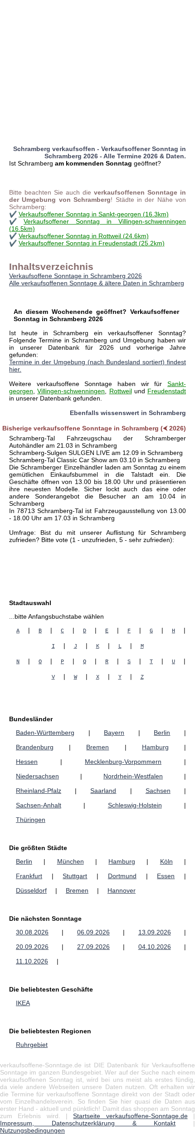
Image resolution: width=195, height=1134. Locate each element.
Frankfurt (29, 876)
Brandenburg (35, 747)
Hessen (27, 761)
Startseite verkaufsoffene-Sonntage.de (130, 1115)
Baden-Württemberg (45, 732)
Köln (166, 861)
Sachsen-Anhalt (38, 805)
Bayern (114, 732)
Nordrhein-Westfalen (133, 776)
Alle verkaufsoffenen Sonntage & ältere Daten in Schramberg (96, 283)
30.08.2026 (32, 932)
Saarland (103, 790)
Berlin (162, 732)
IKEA (23, 1003)
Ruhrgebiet (32, 1044)
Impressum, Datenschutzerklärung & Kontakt (88, 1123)
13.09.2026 (154, 932)
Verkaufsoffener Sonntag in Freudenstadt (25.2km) (92, 243)
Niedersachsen (37, 776)
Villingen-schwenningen (71, 391)
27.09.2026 (93, 946)
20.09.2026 (32, 946)
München (70, 861)
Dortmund (122, 876)
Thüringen (30, 819)
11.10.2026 (32, 961)
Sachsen (158, 790)
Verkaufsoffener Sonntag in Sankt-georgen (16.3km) (94, 214)
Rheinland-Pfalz (38, 790)
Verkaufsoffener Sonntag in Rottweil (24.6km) (84, 236)
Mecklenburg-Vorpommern (123, 761)
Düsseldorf (31, 890)
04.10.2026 (154, 946)
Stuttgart (75, 876)
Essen (166, 876)
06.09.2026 (93, 932)
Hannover (121, 890)
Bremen (97, 747)
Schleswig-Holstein (135, 805)
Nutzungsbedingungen (32, 1130)
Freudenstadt (166, 391)
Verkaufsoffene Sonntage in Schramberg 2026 (75, 275)
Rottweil (120, 391)
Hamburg (155, 747)
